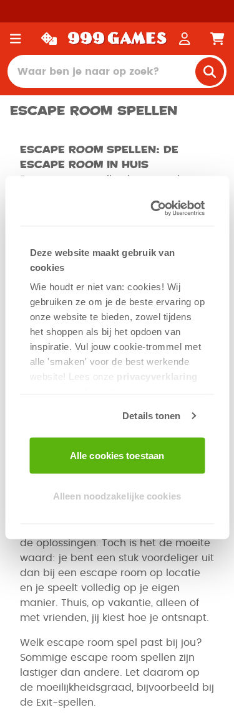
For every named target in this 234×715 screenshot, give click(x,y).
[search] (209, 71)
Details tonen (151, 415)
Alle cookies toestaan (117, 455)
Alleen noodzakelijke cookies (117, 496)
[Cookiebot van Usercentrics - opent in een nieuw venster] (156, 209)
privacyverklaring (157, 376)
